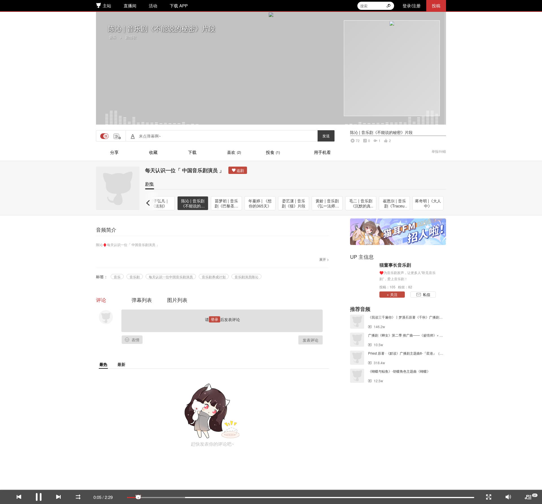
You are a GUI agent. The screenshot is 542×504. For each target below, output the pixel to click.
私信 (426, 294)
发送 (326, 135)
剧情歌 (130, 37)
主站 (107, 5)
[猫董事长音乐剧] (363, 275)
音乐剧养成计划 (214, 276)
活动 (153, 5)
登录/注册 (412, 5)
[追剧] (237, 170)
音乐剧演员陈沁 (246, 276)
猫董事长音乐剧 (395, 265)
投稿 (436, 5)
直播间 (130, 5)
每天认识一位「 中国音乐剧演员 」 (184, 170)
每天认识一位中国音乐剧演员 (171, 276)
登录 (214, 319)
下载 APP (179, 5)
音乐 (112, 37)
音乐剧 (135, 276)
